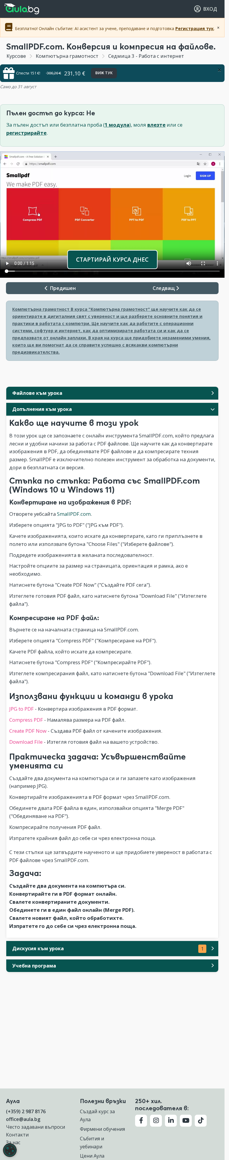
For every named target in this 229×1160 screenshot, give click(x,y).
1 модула (117, 124)
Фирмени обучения (102, 1129)
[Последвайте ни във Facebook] (141, 1121)
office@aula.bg (23, 1119)
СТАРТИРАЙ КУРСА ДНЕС (112, 259)
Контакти (17, 1134)
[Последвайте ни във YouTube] (186, 1121)
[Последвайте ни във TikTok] (201, 1121)
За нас (13, 1142)
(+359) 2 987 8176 (26, 1111)
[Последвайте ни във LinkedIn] (171, 1121)
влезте (156, 124)
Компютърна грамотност (67, 55)
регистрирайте (26, 132)
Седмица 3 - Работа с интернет (145, 55)
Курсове (16, 55)
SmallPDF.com (74, 513)
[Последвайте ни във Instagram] (156, 1121)
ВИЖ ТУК (104, 72)
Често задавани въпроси (35, 1127)
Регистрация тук (194, 28)
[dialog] (10, 1150)
